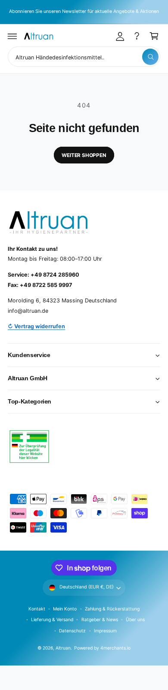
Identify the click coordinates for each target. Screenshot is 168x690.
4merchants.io (115, 647)
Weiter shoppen (84, 155)
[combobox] (84, 56)
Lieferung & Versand (52, 619)
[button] (12, 36)
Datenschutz (72, 630)
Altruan (63, 647)
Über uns (135, 619)
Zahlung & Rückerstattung (112, 608)
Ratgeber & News (99, 619)
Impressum (105, 630)
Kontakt (36, 608)
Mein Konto (65, 608)
